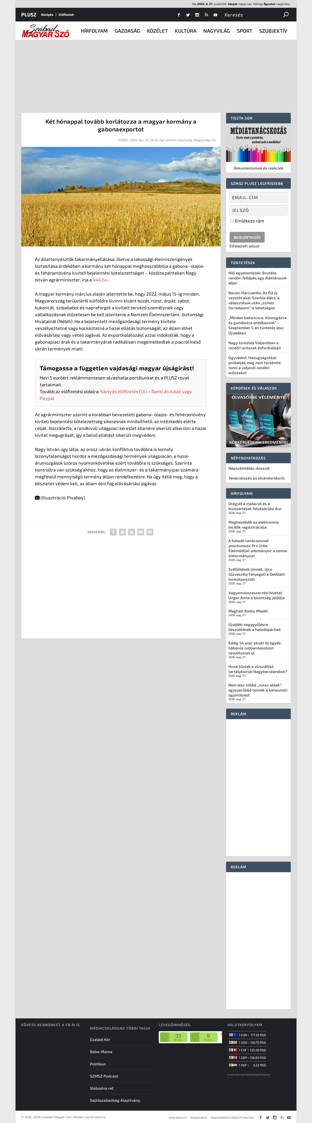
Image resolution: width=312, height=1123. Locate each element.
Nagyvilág (216, 30)
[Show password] (279, 210)
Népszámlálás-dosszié (249, 468)
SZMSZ (123, 140)
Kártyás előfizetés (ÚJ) (123, 391)
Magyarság (202, 140)
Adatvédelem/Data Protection (232, 1117)
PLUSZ (29, 14)
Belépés (47, 14)
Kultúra (185, 30)
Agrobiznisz (168, 140)
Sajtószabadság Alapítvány (115, 1100)
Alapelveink (198, 1117)
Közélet (157, 30)
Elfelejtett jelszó (244, 246)
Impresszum (178, 1117)
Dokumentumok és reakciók (258, 168)
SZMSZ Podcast (104, 1076)
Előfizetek (66, 14)
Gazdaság (127, 30)
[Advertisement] (156, 74)
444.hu (100, 279)
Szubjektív (273, 30)
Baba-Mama (101, 1051)
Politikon (98, 1064)
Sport (244, 30)
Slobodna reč (102, 1088)
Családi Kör (100, 1039)
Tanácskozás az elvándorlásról (256, 478)
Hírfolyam (94, 30)
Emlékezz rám (249, 220)
